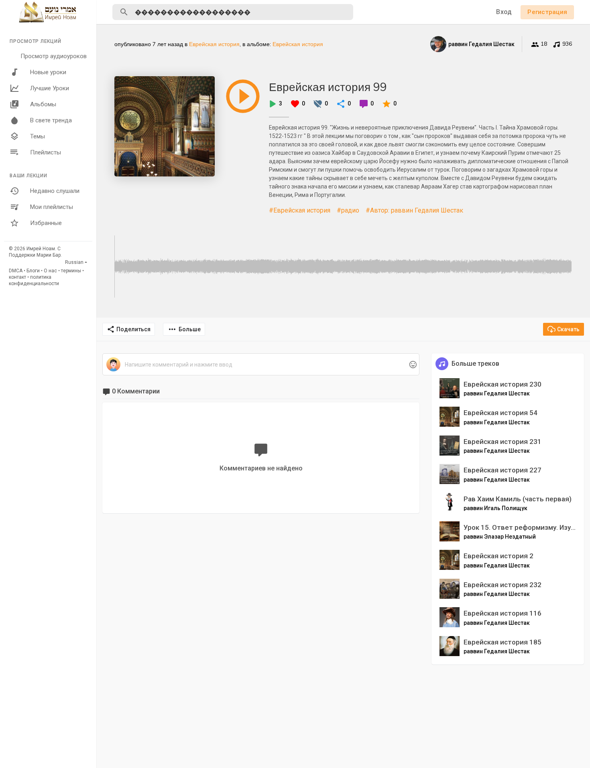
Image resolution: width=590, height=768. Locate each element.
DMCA (15, 271)
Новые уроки (48, 72)
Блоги (33, 271)
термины (71, 271)
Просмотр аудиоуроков (53, 56)
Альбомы (43, 104)
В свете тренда (51, 120)
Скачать (568, 329)
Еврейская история (214, 44)
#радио (348, 210)
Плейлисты (45, 152)
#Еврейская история (299, 210)
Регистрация (547, 12)
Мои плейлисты (51, 207)
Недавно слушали (54, 191)
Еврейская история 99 (328, 87)
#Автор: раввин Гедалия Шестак (414, 210)
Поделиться (133, 329)
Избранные (46, 223)
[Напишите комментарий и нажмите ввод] (261, 365)
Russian (74, 262)
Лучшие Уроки (49, 88)
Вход (504, 12)
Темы (37, 136)
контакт (17, 277)
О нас (50, 271)
